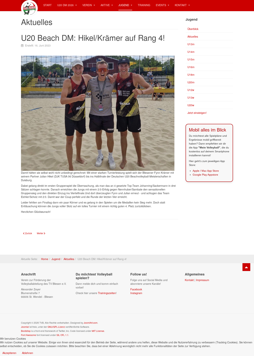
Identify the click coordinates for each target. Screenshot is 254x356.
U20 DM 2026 (65, 5)
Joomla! (25, 326)
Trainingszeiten (107, 293)
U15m (190, 59)
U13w (190, 97)
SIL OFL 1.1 (62, 334)
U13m (190, 44)
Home (44, 259)
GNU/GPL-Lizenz (56, 326)
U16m (190, 67)
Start (47, 5)
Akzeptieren (9, 353)
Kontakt (181, 5)
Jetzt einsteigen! (197, 113)
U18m (190, 74)
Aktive (105, 5)
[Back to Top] (246, 267)
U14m (190, 52)
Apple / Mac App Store (206, 170)
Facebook (136, 289)
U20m (190, 82)
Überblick (192, 29)
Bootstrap (26, 330)
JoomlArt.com (90, 322)
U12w (190, 90)
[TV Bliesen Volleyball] (29, 5)
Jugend (124, 5)
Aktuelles (192, 36)
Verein (87, 5)
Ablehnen (27, 353)
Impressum (202, 280)
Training (144, 5)
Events (161, 5)
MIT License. (98, 330)
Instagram (136, 293)
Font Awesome (28, 334)
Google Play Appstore (205, 174)
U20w (190, 105)
